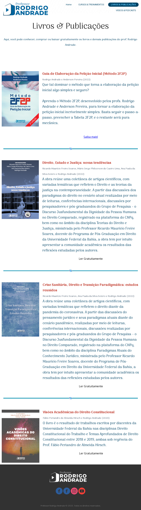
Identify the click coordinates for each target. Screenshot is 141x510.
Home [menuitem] (69, 4)
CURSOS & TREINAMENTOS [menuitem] (91, 4)
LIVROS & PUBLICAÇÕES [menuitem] (123, 4)
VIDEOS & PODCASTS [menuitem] (126, 10)
